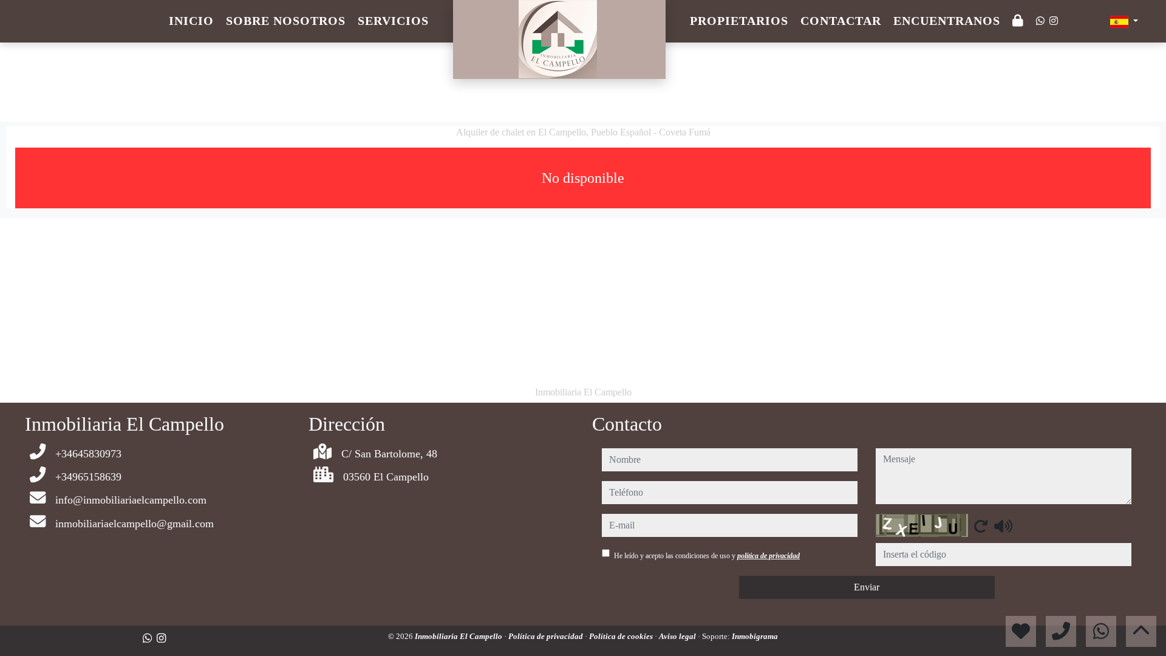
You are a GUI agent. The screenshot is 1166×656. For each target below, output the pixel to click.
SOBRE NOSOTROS (286, 20)
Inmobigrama (755, 636)
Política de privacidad (546, 636)
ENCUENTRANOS (946, 20)
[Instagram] (1053, 21)
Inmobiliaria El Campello (459, 636)
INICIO (191, 20)
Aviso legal (678, 636)
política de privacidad (768, 556)
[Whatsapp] (1040, 21)
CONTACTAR (840, 20)
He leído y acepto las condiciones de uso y (707, 556)
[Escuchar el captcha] (1003, 526)
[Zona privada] (1018, 21)
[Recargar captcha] (981, 526)
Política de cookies (622, 636)
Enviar (866, 587)
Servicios (393, 20)
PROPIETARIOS (739, 20)
